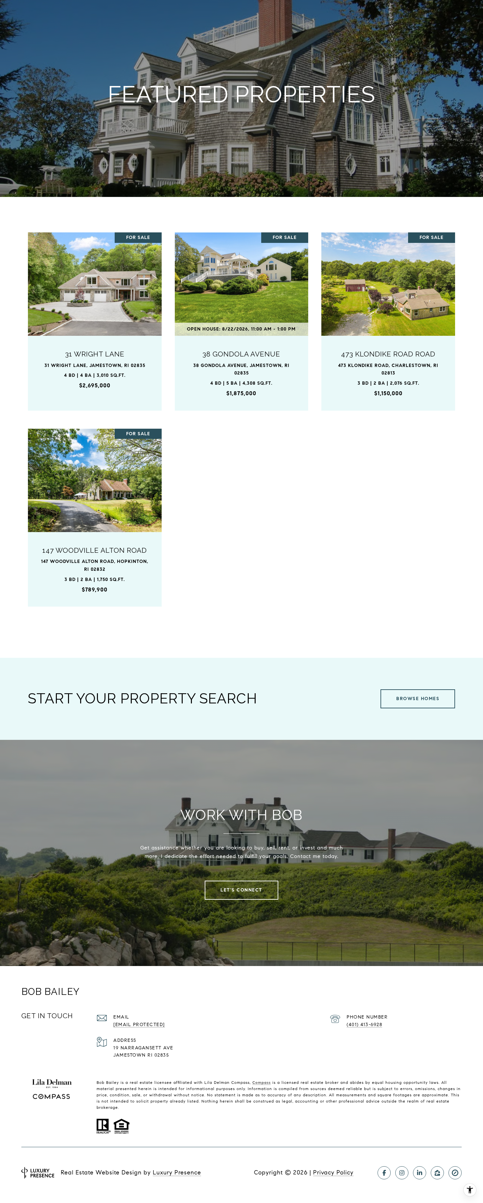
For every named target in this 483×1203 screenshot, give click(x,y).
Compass (261, 1082)
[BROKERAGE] (455, 1172)
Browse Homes (417, 698)
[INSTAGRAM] (401, 1172)
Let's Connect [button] (241, 890)
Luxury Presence (177, 1172)
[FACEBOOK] (384, 1172)
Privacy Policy (333, 1172)
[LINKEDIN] (419, 1172)
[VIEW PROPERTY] (95, 312)
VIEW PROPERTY (95, 318)
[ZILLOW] (437, 1172)
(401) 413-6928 (364, 1024)
